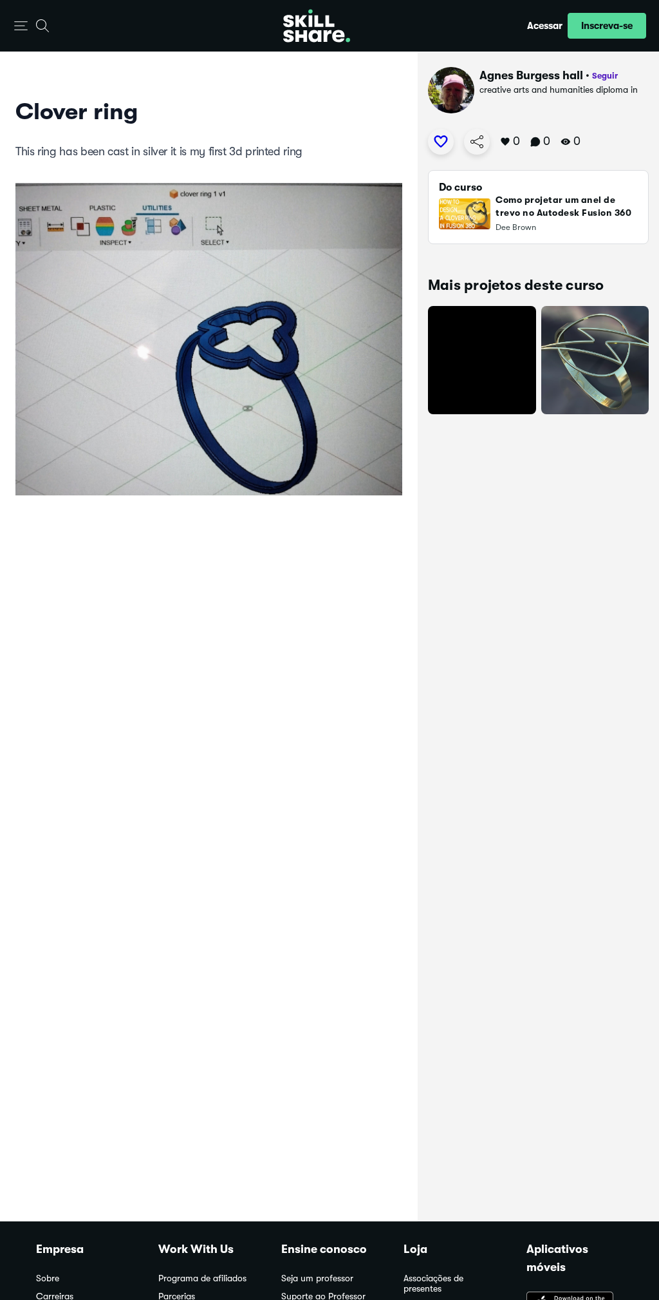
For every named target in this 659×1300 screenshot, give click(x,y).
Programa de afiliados (202, 1278)
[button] (21, 26)
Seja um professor (317, 1278)
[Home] (316, 26)
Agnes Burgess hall (531, 75)
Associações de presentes (433, 1284)
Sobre (47, 1278)
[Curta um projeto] (441, 142)
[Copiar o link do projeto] (477, 142)
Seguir (605, 76)
